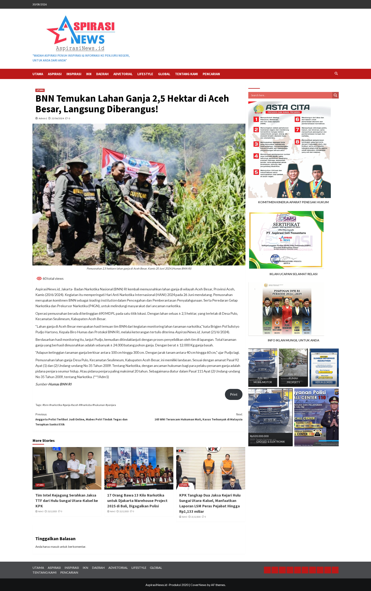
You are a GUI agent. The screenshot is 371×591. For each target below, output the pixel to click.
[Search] (336, 73)
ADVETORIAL (123, 74)
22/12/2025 (124, 511)
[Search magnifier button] (335, 95)
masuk (55, 546)
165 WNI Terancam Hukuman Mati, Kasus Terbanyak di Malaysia (199, 416)
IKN (88, 74)
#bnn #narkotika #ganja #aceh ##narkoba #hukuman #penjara (79, 404)
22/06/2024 (58, 118)
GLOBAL (164, 74)
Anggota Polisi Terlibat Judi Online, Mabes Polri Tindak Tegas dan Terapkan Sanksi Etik (81, 419)
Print (233, 394)
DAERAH (102, 74)
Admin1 (43, 118)
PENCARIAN (211, 74)
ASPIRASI (55, 74)
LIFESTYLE (145, 74)
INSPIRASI (73, 74)
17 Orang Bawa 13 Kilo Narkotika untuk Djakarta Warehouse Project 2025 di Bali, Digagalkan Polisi (137, 500)
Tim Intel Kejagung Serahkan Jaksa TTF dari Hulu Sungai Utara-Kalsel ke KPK (66, 500)
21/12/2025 (196, 516)
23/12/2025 (52, 511)
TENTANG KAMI (186, 74)
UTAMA (37, 74)
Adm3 (40, 511)
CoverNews (198, 585)
